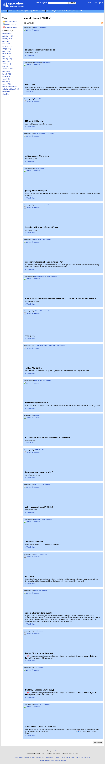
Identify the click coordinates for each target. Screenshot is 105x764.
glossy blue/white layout (36, 190)
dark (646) (6, 79)
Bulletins (36, 11)
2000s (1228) (7, 59)
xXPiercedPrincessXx (40, 276)
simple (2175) (7, 46)
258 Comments (47, 239)
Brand (33, 757)
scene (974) (6, 64)
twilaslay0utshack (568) (10, 89)
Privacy (52, 757)
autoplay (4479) (7, 36)
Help (90, 3)
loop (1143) (6, 61)
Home (5, 11)
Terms (47, 757)
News (21, 757)
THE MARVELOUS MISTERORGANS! (44, 345)
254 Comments (47, 380)
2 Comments (39, 631)
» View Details (30, 55)
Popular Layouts (11, 21)
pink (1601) (6, 56)
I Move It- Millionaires (34, 121)
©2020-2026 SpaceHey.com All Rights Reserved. (52, 760)
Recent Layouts (10, 24)
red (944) (5, 66)
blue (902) (6, 71)
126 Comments (46, 62)
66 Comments (40, 168)
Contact (63, 757)
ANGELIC (37, 450)
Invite (66, 11)
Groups (48, 11)
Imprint (58, 757)
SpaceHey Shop (85, 757)
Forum (42, 11)
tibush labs (58, 751)
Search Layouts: (41, 3)
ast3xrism (37, 415)
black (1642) (6, 54)
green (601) (6, 84)
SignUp (100, 3)
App (70, 11)
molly (36, 554)
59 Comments (43, 590)
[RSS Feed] (102, 23)
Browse (10, 11)
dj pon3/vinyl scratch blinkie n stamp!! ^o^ (44, 262)
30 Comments (61, 345)
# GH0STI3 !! (37, 519)
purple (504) (6, 91)
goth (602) (6, 81)
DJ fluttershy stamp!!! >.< (36, 403)
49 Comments (43, 554)
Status (78, 757)
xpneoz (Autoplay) (39, 133)
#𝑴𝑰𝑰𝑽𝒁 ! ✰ (37, 704)
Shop (74, 11)
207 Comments (52, 276)
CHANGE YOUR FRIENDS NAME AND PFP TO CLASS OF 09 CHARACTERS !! (60, 298)
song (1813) (6, 49)
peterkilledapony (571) (10, 86)
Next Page (98, 742)
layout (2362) (7, 39)
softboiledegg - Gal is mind (37, 156)
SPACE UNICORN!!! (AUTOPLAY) (40, 726)
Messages (24, 11)
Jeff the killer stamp (34, 541)
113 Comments (46, 484)
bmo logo (29, 576)
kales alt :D (37, 239)
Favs (61, 11)
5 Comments (52, 311)
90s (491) (5, 94)
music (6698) (7, 34)
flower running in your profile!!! (39, 472)
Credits (38, 757)
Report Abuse (70, 757)
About (80, 11)
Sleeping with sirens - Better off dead (41, 227)
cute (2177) (6, 44)
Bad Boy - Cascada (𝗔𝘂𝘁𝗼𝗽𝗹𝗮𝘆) (39, 690)
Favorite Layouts (11, 27)
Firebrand (37, 62)
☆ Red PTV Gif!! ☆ (33, 368)
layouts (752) (7, 74)
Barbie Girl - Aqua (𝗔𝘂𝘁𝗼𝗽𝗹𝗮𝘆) (39, 653)
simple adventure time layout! (38, 613)
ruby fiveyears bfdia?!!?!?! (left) (39, 507)
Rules (25, 757)
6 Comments (50, 133)
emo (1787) (6, 51)
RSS (43, 757)
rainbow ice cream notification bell (40, 50)
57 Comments (46, 450)
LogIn (95, 3)
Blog (30, 11)
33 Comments (42, 99)
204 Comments (47, 519)
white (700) (6, 76)
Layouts (55, 11)
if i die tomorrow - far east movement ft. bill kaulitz (47, 437)
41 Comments (42, 27)
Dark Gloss (30, 84)
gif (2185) (5, 41)
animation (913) (7, 69)
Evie (35, 27)
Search (72, 3)
